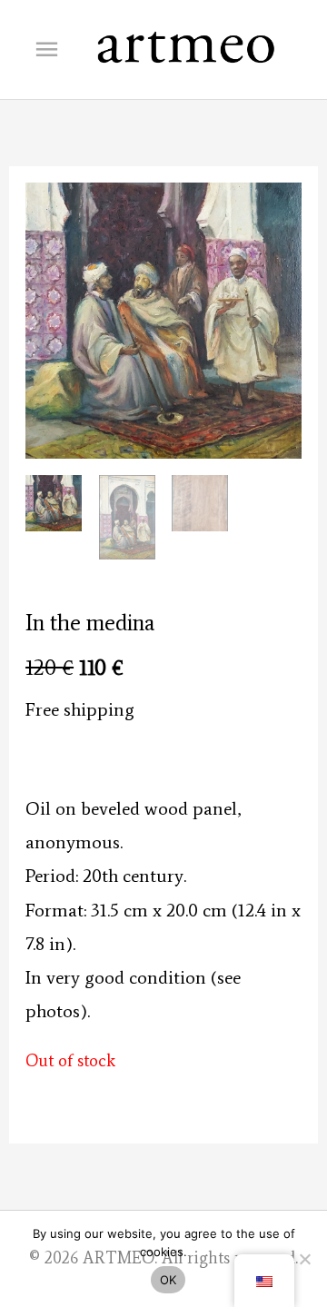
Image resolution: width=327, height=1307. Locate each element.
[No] (304, 1259)
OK (168, 1279)
